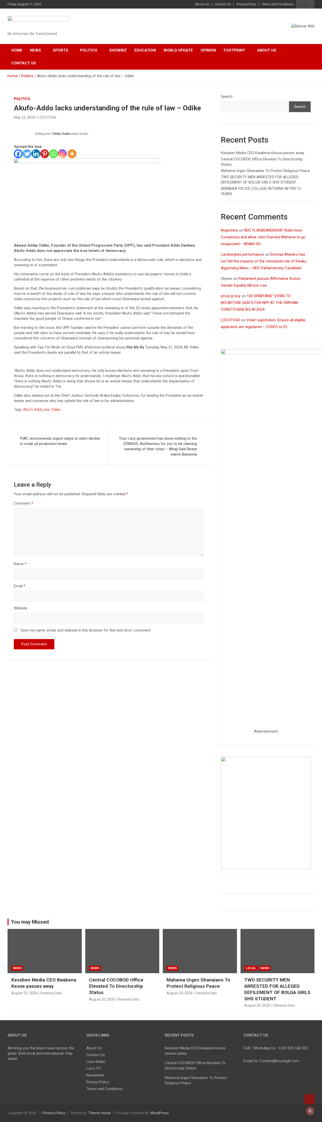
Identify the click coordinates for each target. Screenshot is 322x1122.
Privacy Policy (246, 4)
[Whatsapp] (53, 153)
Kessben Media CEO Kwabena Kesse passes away (262, 153)
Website (20, 608)
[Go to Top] (309, 1099)
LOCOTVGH (47, 117)
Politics (88, 50)
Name (20, 564)
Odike (55, 410)
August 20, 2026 (24, 993)
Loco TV (93, 1068)
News (35, 50)
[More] (72, 153)
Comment (23, 503)
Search (226, 96)
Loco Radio (95, 1061)
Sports (60, 50)
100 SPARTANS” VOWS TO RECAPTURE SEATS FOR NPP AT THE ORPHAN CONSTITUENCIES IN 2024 (259, 303)
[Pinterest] (44, 153)
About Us (202, 4)
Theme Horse (99, 1113)
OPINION (208, 50)
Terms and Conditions (277, 4)
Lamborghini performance (242, 254)
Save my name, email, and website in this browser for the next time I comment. (86, 630)
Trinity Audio (61, 134)
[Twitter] (27, 153)
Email (19, 586)
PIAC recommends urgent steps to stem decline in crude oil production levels (60, 441)
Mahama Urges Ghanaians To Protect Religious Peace (265, 170)
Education (145, 50)
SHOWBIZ (118, 50)
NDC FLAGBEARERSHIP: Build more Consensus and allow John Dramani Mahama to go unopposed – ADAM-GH (263, 237)
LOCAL (251, 968)
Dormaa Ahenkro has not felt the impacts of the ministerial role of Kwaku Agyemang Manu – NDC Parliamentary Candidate (263, 261)
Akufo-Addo (33, 410)
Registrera (229, 230)
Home (16, 50)
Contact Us (223, 4)
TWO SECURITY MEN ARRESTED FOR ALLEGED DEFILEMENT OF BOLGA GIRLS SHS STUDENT (277, 989)
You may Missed (30, 922)
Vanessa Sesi (51, 993)
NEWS (17, 968)
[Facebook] (18, 153)
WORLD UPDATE (178, 50)
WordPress (159, 1113)
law (47, 410)
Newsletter (95, 1075)
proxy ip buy (230, 296)
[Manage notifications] (310, 1111)
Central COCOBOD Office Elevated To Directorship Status (116, 986)
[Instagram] (62, 153)
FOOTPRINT (234, 50)
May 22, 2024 (24, 117)
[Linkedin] (35, 153)
